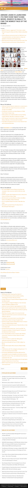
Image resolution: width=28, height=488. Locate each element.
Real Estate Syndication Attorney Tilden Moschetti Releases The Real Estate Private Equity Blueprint (13, 476)
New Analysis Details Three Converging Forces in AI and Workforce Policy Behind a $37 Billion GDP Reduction (14, 463)
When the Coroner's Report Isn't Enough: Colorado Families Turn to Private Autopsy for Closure (14, 459)
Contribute (17, 486)
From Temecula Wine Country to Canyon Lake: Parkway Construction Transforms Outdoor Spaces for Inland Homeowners (13, 335)
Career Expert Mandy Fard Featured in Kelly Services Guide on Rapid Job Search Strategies (14, 438)
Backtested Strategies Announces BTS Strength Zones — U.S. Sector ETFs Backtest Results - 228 (14, 392)
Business (8, 269)
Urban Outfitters (18, 71)
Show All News (4, 272)
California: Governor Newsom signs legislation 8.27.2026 (14, 306)
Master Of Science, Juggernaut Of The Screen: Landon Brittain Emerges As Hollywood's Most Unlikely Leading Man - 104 (14, 32)
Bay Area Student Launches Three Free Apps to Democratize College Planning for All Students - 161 (13, 418)
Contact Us (4, 486)
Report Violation (16, 272)
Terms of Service (23, 486)
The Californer (14, 2)
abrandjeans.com (8, 127)
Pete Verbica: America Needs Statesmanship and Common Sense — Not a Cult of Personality (14, 455)
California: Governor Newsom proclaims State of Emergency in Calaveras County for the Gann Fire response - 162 (14, 413)
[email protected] (10, 262)
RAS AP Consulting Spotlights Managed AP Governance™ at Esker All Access (14, 434)
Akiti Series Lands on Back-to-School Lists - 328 (12, 382)
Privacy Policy (10, 486)
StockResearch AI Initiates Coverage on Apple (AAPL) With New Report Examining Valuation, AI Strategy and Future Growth (14, 450)
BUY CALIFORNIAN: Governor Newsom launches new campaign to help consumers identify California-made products (13, 191)
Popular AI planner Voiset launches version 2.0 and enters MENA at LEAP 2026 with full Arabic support (14, 468)
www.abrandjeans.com (5, 219)
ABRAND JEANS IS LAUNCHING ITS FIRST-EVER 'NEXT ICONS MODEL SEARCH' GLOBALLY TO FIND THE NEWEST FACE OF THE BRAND (14, 19)
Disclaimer (9, 272)
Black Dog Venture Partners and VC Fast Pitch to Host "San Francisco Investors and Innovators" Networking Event (14, 472)
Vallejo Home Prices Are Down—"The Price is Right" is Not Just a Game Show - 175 (14, 408)
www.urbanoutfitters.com (11, 240)
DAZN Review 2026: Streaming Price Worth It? (11, 294)
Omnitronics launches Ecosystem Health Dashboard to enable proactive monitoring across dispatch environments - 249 (14, 387)
